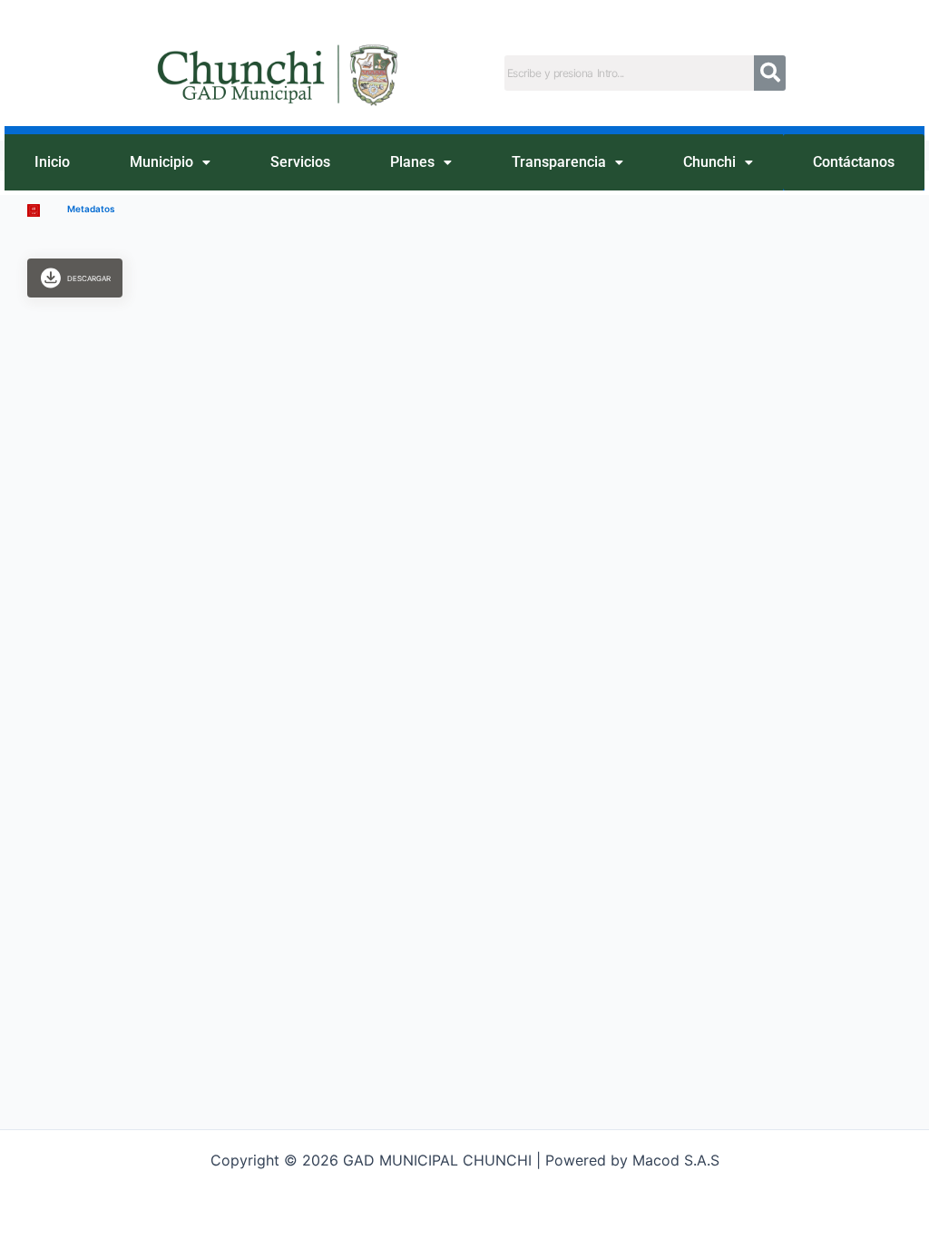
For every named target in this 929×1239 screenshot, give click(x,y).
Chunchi (709, 162)
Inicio (52, 162)
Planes (412, 162)
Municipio (161, 162)
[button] (170, 162)
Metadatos (90, 208)
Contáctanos (854, 162)
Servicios (300, 162)
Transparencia (559, 162)
